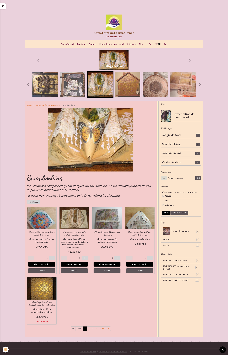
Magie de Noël (171, 135)
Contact (92, 44)
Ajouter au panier (42, 264)
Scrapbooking (171, 144)
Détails (42, 270)
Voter (166, 212)
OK (198, 178)
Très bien (169, 205)
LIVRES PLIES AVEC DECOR (180, 280)
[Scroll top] (222, 349)
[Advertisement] (48, 6)
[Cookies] (6, 349)
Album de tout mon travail (111, 44)
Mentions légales (88, 351)
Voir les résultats (179, 212)
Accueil (30, 105)
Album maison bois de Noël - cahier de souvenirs (140, 233)
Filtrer (35, 202)
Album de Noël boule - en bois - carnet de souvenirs (42, 233)
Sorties (180, 239)
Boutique (81, 44)
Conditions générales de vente (113, 351)
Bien (167, 200)
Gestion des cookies (138, 351)
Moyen (168, 196)
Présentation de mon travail (184, 116)
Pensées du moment (184, 231)
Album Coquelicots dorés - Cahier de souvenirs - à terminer (41, 303)
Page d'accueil (67, 44)
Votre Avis (131, 44)
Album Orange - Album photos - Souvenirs (107, 233)
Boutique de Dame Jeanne (48, 105)
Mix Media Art (171, 153)
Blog (141, 44)
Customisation (171, 162)
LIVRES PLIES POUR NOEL (180, 260)
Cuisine (180, 245)
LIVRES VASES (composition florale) (180, 267)
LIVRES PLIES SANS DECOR (180, 274)
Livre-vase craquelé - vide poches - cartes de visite (74, 233)
